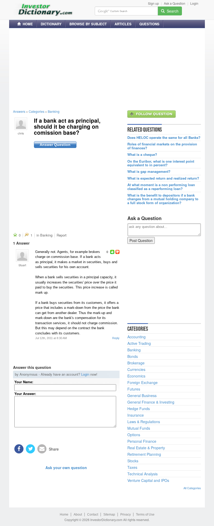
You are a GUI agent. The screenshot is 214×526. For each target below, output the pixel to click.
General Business (142, 395)
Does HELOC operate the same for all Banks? (163, 137)
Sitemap (109, 514)
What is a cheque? (142, 154)
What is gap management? (148, 171)
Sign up (153, 3)
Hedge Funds (138, 408)
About (78, 514)
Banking (54, 111)
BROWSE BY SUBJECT (88, 23)
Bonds (132, 356)
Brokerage (136, 362)
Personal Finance (141, 441)
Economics (136, 376)
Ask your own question (66, 467)
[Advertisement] (107, 68)
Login (194, 3)
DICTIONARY (51, 23)
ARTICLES (123, 23)
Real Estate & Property (146, 447)
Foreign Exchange (142, 382)
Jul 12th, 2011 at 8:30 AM (51, 338)
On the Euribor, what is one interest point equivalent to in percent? (160, 163)
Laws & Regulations (143, 421)
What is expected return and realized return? (163, 178)
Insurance (135, 415)
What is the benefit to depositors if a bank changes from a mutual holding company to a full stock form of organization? (162, 199)
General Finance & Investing (150, 402)
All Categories (192, 488)
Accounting (136, 336)
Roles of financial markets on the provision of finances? (162, 146)
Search (172, 11)
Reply (116, 338)
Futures (133, 389)
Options (133, 434)
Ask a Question (174, 3)
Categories (36, 111)
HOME (27, 23)
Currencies (136, 369)
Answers (19, 111)
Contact (92, 514)
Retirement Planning (144, 454)
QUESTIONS (149, 23)
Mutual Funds (138, 428)
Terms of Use (145, 514)
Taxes (132, 467)
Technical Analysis (142, 473)
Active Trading (139, 343)
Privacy (125, 514)
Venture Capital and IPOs (148, 480)
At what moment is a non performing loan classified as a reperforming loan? (161, 187)
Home (64, 514)
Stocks (132, 460)
